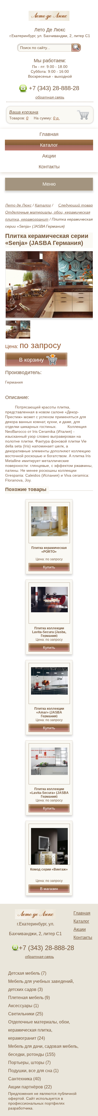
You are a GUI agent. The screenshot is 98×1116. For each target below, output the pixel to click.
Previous (15, 326)
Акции (49, 156)
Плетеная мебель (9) (29, 997)
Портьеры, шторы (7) (29, 1062)
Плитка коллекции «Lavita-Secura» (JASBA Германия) (49, 792)
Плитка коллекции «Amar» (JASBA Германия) (49, 712)
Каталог (49, 145)
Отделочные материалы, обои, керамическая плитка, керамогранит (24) (39, 1030)
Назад (13, 281)
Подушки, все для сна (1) (33, 1070)
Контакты (49, 166)
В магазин (49, 888)
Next (87, 326)
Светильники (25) (25, 1014)
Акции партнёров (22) (30, 1087)
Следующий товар (75, 205)
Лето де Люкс (18, 205)
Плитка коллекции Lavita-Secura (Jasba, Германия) (49, 632)
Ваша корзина (23, 112)
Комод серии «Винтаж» (49, 869)
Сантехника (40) (24, 1078)
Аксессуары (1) (23, 1005)
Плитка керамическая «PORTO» (49, 550)
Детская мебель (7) (27, 973)
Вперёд (84, 281)
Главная (49, 134)
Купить (49, 567)
